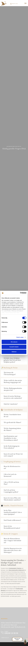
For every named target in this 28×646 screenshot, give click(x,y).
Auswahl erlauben (14, 346)
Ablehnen (14, 351)
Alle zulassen (14, 341)
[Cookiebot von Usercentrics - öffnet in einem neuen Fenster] (20, 293)
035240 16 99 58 (11, 633)
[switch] (24, 322)
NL (17, 3)
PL (15, 3)
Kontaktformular (10, 594)
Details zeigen (20, 337)
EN (13, 3)
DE (11, 3)
